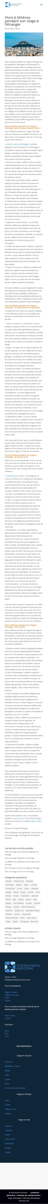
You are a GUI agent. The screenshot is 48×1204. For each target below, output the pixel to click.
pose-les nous (18, 818)
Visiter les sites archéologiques (18, 144)
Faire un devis (10, 1015)
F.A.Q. (7, 1031)
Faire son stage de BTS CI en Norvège (19, 871)
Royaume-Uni (19, 911)
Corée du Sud (10, 889)
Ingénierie (35, 896)
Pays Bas (37, 903)
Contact (8, 1000)
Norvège (29, 903)
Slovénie (17, 914)
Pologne (8, 907)
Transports (11, 476)
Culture (26, 889)
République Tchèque (32, 911)
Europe (23, 892)
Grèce (17, 28)
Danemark (34, 889)
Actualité (8, 881)
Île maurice (34, 922)
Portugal (16, 907)
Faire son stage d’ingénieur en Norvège (19, 858)
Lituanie (28, 899)
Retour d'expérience (28, 907)
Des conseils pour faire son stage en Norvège (22, 868)
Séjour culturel (31, 918)
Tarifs (7, 998)
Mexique (8, 903)
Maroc (7, 1100)
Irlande (8, 899)
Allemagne (29, 881)
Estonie (16, 892)
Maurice (8, 1113)
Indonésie (8, 1126)
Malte (35, 899)
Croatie (19, 889)
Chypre (26, 885)
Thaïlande (8, 1130)
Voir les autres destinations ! (15, 1088)
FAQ (8, 835)
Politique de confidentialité (28, 1195)
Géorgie (8, 896)
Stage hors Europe (12, 995)
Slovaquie (9, 914)
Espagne (8, 892)
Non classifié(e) (19, 903)
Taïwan (8, 922)
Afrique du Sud (19, 881)
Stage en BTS (26, 914)
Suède (22, 918)
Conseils (34, 885)
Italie (14, 899)
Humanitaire (25, 896)
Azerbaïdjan (10, 885)
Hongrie (16, 896)
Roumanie (9, 911)
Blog (6, 1033)
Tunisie (7, 1105)
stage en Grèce (36, 821)
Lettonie (21, 899)
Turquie (15, 922)
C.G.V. (7, 1036)
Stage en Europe (11, 992)
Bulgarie (19, 885)
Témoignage (24, 922)
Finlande (30, 892)
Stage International (12, 918)
